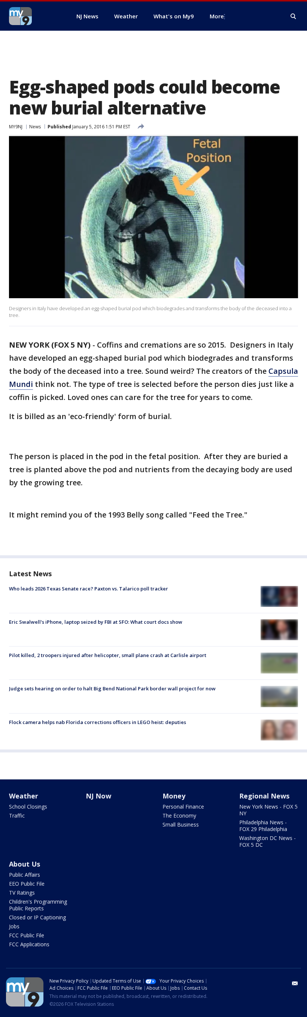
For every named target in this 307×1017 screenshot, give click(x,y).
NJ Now (98, 795)
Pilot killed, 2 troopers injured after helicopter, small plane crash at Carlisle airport (107, 655)
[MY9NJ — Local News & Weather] (33, 16)
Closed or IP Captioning (37, 917)
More (217, 16)
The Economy (179, 815)
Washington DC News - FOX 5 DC (267, 841)
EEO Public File (27, 883)
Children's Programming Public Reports (38, 905)
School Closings (28, 806)
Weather (23, 795)
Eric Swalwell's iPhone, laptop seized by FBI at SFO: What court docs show (95, 622)
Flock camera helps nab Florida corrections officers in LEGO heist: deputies (97, 722)
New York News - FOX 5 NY (268, 810)
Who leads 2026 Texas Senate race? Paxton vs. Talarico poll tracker (88, 588)
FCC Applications (29, 944)
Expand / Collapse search (293, 16)
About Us (24, 863)
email (295, 983)
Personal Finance (183, 806)
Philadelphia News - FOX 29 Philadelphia (263, 826)
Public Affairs (24, 874)
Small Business (180, 824)
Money (173, 795)
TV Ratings (22, 892)
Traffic (17, 815)
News (35, 126)
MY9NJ (15, 126)
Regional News (264, 795)
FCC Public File (26, 935)
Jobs (14, 926)
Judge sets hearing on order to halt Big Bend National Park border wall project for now (112, 688)
